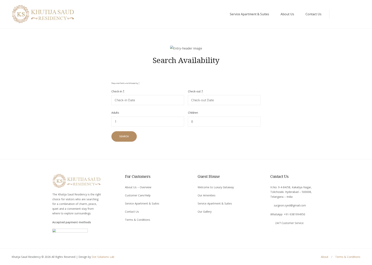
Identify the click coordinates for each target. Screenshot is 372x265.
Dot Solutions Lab (103, 257)
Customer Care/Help (138, 195)
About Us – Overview (138, 187)
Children (193, 112)
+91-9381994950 (294, 214)
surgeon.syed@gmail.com (290, 205)
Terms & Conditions (137, 220)
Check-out (195, 91)
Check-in (117, 91)
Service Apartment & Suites (249, 14)
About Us (287, 14)
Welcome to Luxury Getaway (216, 187)
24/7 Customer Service (289, 223)
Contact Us (313, 14)
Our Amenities (206, 195)
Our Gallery (205, 211)
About (324, 257)
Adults (115, 112)
